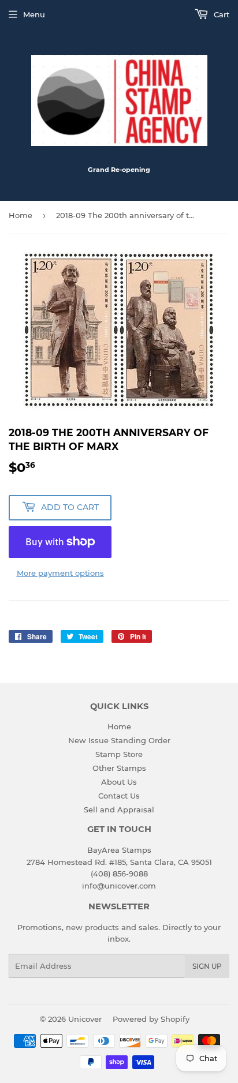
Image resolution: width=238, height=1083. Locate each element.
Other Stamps (119, 768)
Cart (220, 14)
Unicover (85, 1019)
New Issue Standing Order (119, 740)
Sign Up (207, 966)
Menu (34, 14)
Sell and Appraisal (119, 809)
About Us (119, 781)
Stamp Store (119, 754)
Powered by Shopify (151, 1019)
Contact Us (119, 795)
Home (20, 215)
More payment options (60, 573)
